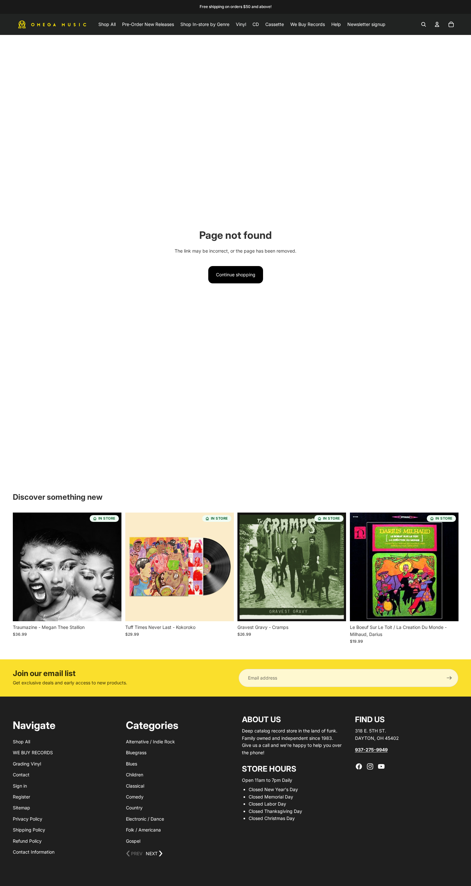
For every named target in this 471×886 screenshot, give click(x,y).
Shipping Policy (29, 829)
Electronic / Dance (145, 819)
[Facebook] (359, 766)
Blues (131, 763)
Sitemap (21, 807)
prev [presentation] (134, 853)
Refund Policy (27, 841)
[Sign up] (449, 678)
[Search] (424, 24)
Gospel (133, 841)
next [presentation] (154, 853)
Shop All (21, 741)
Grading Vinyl (27, 763)
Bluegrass (136, 752)
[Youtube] (381, 766)
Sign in (20, 786)
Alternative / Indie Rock (150, 741)
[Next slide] (111, 567)
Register (21, 796)
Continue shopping (235, 274)
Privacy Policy (27, 819)
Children (134, 774)
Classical (135, 786)
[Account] (437, 24)
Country (134, 807)
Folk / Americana (143, 829)
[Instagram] (370, 766)
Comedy (135, 796)
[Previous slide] (22, 567)
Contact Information (33, 852)
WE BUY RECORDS (33, 752)
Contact (21, 774)
